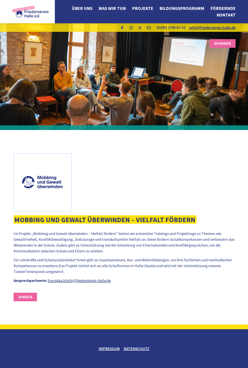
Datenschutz (136, 348)
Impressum (109, 348)
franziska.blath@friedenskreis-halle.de (79, 280)
